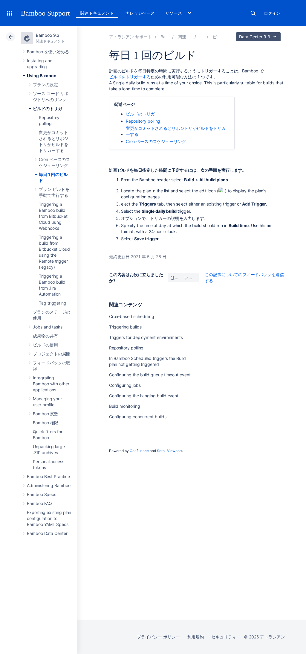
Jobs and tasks (47, 326)
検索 (253, 13)
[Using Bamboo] (202, 36)
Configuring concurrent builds (137, 416)
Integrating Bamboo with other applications (51, 383)
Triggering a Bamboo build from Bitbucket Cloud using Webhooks (53, 216)
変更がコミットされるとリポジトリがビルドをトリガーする (176, 131)
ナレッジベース (140, 13)
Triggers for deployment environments (146, 337)
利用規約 (195, 636)
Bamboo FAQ (39, 503)
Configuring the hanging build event (144, 395)
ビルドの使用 (45, 344)
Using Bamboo (41, 75)
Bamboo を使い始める (48, 51)
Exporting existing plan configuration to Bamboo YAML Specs (49, 518)
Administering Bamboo (49, 485)
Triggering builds (125, 326)
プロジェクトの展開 (51, 353)
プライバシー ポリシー (158, 636)
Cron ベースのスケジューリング (156, 141)
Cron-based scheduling (131, 316)
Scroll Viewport (169, 450)
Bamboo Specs (41, 494)
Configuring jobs (125, 385)
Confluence (139, 450)
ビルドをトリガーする (130, 76)
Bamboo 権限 (45, 422)
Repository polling (143, 121)
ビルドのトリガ (47, 108)
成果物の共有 (45, 335)
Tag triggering (52, 302)
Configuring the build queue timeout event (150, 374)
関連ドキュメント (97, 13)
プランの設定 (45, 84)
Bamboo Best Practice (48, 476)
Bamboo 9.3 (47, 35)
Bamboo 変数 (45, 413)
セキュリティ (223, 636)
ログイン (272, 13)
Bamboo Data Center (47, 533)
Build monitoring (124, 406)
